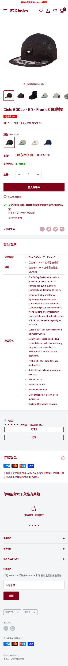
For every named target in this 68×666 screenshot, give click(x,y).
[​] (48, 229)
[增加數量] (37, 174)
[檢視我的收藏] (55, 10)
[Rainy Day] (35, 142)
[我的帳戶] (48, 11)
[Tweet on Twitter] (55, 229)
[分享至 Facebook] (42, 229)
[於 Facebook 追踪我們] (5, 628)
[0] (61, 11)
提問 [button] (34, 437)
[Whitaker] (9, 142)
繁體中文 (9, 612)
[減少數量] (19, 174)
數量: (6, 174)
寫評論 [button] (34, 429)
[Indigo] (48, 142)
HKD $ (27, 612)
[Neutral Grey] (22, 142)
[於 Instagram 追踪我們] (12, 628)
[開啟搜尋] (41, 11)
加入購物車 (34, 187)
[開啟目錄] (5, 10)
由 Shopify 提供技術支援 (13, 659)
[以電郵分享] (62, 229)
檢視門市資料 (15, 217)
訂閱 (11, 595)
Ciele (6, 123)
